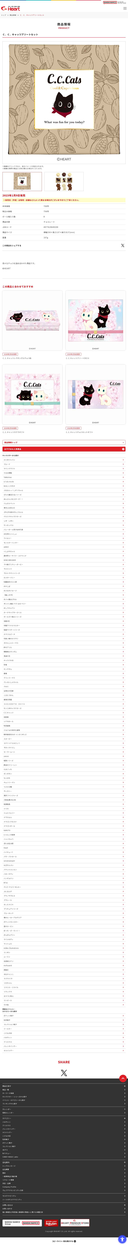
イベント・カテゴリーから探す (13, 1100)
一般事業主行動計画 (9, 1176)
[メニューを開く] (125, 8)
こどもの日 (6, 1136)
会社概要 (5, 1169)
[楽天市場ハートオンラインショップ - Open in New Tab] (51, 1223)
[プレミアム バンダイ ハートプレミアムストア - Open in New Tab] (75, 1222)
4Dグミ (5, 1150)
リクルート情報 (8, 1180)
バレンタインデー (9, 1129)
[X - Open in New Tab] (123, 247)
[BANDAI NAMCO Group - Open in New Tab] (22, 1223)
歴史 (4, 1173)
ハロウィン (6, 1122)
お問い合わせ (7, 1209)
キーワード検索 (8, 1093)
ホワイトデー (7, 1132)
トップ (3, 15)
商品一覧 (5, 1090)
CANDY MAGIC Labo (10, 1157)
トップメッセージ (9, 1166)
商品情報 (13, 15)
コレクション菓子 (9, 1146)
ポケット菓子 (7, 1143)
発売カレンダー (8, 1113)
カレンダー (6, 1109)
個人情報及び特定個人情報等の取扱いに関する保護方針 (22, 1212)
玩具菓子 (5, 1139)
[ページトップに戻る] (123, 1078)
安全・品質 (6, 1183)
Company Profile (9, 1187)
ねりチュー (6, 1153)
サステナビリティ (9, 1196)
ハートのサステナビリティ (12, 1199)
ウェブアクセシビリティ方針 (12, 1190)
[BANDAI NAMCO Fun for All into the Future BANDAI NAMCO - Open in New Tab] (114, 2)
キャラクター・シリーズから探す (14, 1097)
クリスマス (6, 1125)
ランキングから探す (9, 1104)
